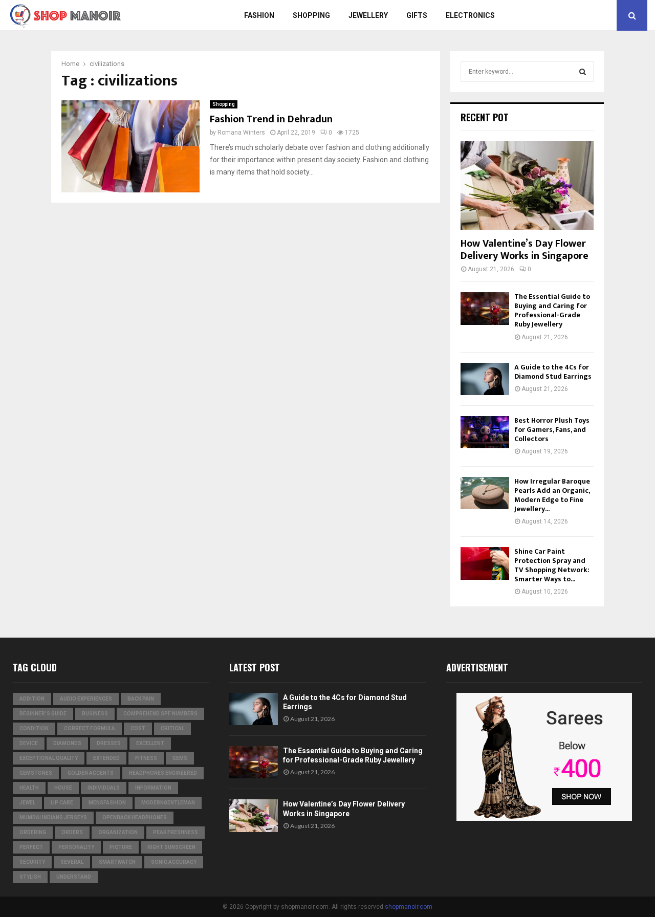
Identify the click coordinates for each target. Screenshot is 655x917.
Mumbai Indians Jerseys (53, 817)
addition (32, 699)
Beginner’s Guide (43, 713)
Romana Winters (241, 132)
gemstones (35, 773)
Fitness (146, 758)
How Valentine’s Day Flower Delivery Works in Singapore (524, 250)
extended (106, 758)
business (95, 713)
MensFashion (107, 802)
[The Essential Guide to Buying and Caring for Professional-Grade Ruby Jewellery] (485, 308)
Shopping (311, 15)
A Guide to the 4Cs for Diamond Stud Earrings (553, 371)
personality (76, 847)
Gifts (416, 15)
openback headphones (134, 817)
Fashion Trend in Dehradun (271, 119)
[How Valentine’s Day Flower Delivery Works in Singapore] (527, 185)
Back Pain (140, 699)
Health (29, 788)
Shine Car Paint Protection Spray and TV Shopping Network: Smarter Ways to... (552, 565)
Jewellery (368, 15)
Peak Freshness (175, 832)
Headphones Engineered (163, 773)
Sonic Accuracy (173, 862)
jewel (27, 802)
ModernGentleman (168, 802)
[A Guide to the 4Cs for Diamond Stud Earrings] (485, 379)
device (28, 743)
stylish (30, 877)
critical (172, 728)
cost (137, 728)
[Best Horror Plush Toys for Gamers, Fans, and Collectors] (485, 432)
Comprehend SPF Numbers (160, 713)
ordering (32, 832)
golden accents (91, 773)
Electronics (470, 15)
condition (34, 728)
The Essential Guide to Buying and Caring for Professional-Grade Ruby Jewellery (552, 310)
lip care (62, 802)
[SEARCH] (583, 71)
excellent (150, 743)
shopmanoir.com (408, 906)
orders (72, 832)
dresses (109, 743)
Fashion (259, 15)
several (71, 862)
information (153, 788)
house (63, 788)
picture (121, 847)
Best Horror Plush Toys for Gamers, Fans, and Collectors (552, 429)
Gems (179, 758)
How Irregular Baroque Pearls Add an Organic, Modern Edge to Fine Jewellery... (552, 495)
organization (118, 832)
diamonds (67, 743)
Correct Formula (89, 728)
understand (73, 877)
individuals (104, 788)
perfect (31, 847)
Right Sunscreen (171, 847)
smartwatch (117, 862)
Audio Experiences (86, 699)
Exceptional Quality (48, 758)
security (32, 862)
